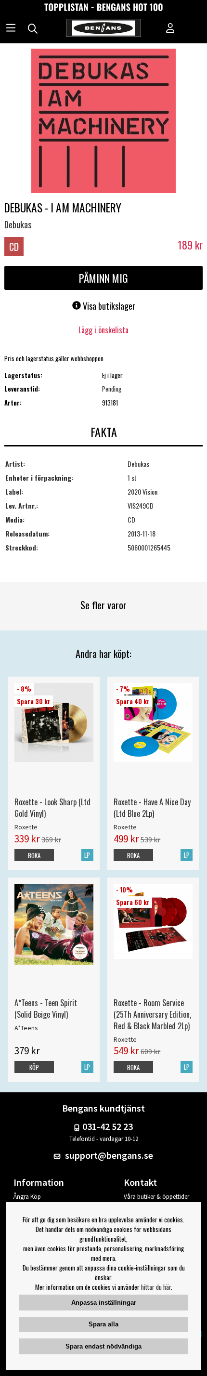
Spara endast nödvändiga (103, 1346)
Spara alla (103, 1324)
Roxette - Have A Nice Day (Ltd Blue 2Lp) (152, 807)
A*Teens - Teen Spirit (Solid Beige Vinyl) (45, 1008)
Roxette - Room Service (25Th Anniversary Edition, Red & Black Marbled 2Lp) (152, 1014)
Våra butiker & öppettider (156, 1197)
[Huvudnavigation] (10, 29)
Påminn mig (103, 278)
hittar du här (156, 1287)
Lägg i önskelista (103, 330)
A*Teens (26, 1027)
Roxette (26, 827)
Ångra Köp (27, 1197)
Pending (111, 388)
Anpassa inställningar (103, 1302)
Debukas (17, 224)
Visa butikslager (108, 306)
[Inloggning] (170, 29)
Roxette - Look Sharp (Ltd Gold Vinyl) (52, 807)
